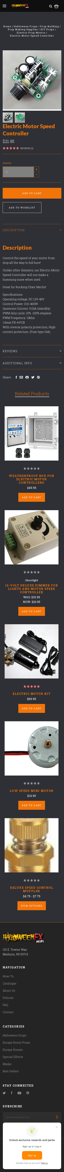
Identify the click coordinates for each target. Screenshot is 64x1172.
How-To (8, 976)
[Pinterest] (27, 1093)
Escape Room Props (16, 1042)
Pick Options (31, 905)
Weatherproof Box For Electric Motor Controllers (31, 479)
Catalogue (9, 983)
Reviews (10, 351)
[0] (56, 6)
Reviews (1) (26, 148)
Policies (8, 998)
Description (14, 230)
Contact (8, 1012)
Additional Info (17, 363)
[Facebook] (11, 1093)
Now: (27, 602)
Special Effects (13, 1057)
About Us (9, 990)
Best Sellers (11, 1071)
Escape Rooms (13, 1049)
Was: (27, 597)
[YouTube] (19, 1093)
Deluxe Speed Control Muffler (31, 889)
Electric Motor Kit (31, 694)
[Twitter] (4, 1093)
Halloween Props (14, 1035)
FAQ (5, 1005)
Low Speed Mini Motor (32, 791)
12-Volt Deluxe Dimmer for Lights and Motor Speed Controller (31, 588)
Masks (7, 1064)
